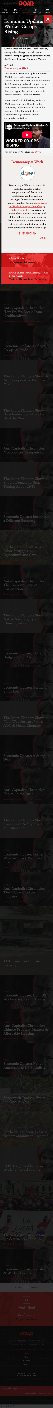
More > (43, 238)
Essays (5, 13)
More (47, 13)
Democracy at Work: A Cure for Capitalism (28, 204)
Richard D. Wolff (19, 209)
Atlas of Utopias (17, 258)
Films (15, 13)
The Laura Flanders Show (21, 279)
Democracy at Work (16, 68)
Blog (26, 13)
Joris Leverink (15, 261)
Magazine (37, 13)
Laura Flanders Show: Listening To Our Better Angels (28, 274)
